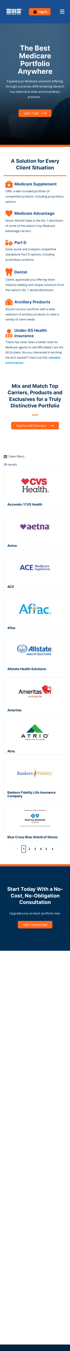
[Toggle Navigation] (62, 11)
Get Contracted (35, 925)
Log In (42, 12)
